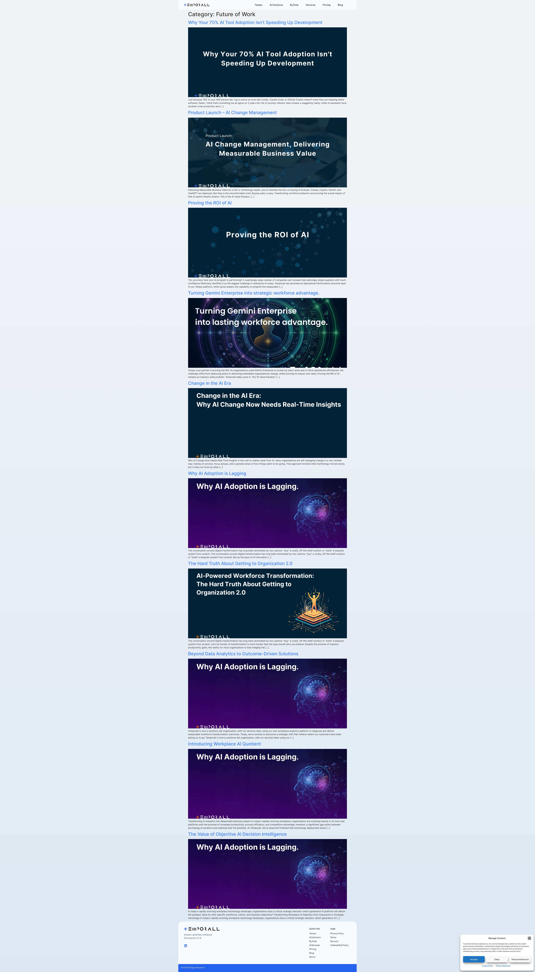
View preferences (520, 959)
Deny (497, 959)
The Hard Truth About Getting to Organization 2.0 (240, 563)
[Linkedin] (185, 945)
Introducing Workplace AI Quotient (224, 744)
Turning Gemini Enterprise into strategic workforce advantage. (253, 293)
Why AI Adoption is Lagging (217, 473)
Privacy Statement (503, 966)
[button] (529, 938)
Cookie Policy (487, 966)
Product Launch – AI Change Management (232, 112)
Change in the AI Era (209, 383)
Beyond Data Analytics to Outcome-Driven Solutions (243, 653)
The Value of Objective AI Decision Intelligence (237, 834)
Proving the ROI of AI (210, 203)
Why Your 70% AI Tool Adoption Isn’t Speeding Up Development (255, 22)
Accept (474, 959)
